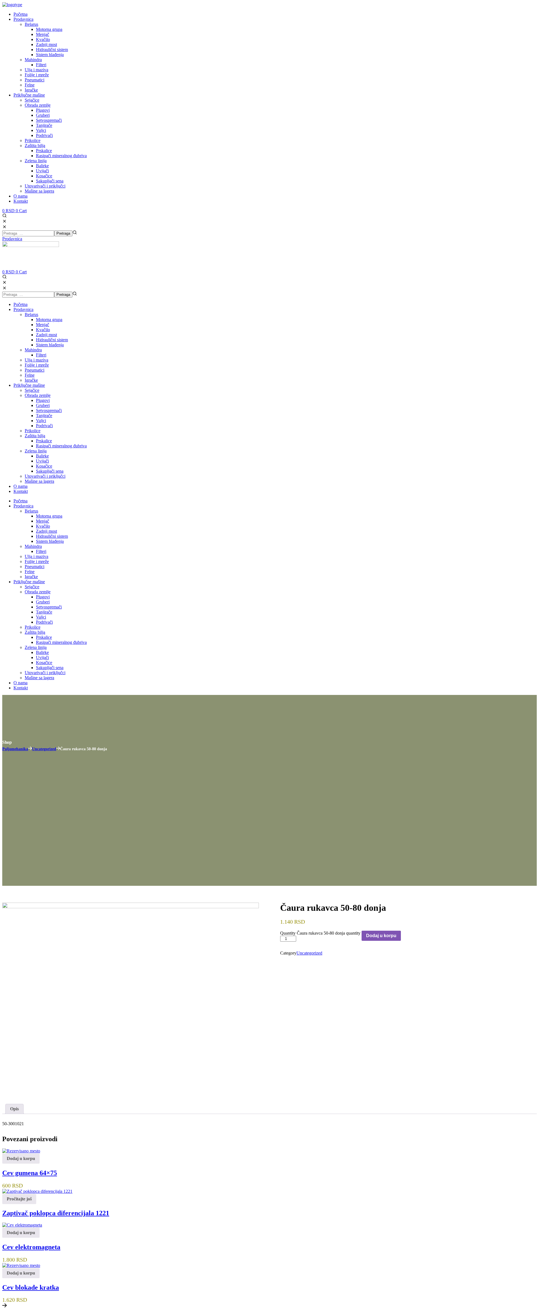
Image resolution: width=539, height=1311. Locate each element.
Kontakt (20, 491)
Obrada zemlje (38, 395)
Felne (30, 375)
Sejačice (32, 390)
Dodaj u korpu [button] (21, 1158)
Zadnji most (46, 334)
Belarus (31, 314)
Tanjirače (44, 415)
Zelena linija (36, 451)
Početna (20, 304)
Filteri (41, 355)
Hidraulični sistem (52, 339)
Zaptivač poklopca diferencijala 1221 (55, 1213)
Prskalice (44, 440)
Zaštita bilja (35, 435)
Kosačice (44, 466)
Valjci (41, 420)
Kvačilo (43, 329)
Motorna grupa (49, 319)
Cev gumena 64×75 (29, 1173)
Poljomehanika (15, 749)
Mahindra (33, 349)
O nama (20, 486)
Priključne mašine (29, 385)
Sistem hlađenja (50, 344)
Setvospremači (49, 410)
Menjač (42, 324)
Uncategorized (44, 749)
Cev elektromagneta (31, 1247)
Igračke (31, 380)
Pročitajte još (19, 1198)
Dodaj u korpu (381, 935)
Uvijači (42, 461)
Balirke (42, 456)
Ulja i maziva (36, 360)
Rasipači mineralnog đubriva (61, 445)
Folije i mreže (37, 365)
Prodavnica (23, 309)
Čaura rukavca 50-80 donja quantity (328, 933)
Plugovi (43, 400)
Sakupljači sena (49, 471)
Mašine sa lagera (39, 481)
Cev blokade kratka (30, 1287)
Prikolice (32, 430)
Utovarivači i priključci (45, 476)
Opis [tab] (14, 1108)
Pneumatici (34, 370)
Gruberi (43, 405)
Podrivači (44, 425)
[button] (269, 219)
